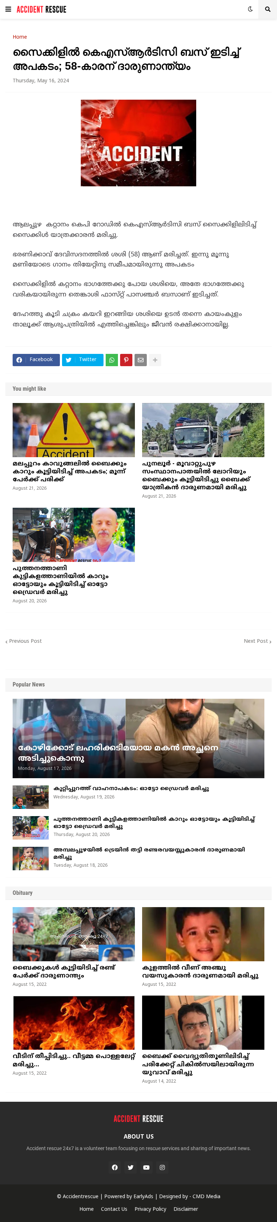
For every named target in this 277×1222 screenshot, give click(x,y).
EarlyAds (143, 1197)
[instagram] (162, 1167)
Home (20, 37)
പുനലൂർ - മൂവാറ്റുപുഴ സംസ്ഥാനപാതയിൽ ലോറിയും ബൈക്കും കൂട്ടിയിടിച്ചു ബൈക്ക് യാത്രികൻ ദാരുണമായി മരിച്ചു (196, 476)
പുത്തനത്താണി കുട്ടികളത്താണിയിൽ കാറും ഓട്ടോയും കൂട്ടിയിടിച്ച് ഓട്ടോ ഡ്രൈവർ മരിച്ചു (61, 581)
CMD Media (206, 1197)
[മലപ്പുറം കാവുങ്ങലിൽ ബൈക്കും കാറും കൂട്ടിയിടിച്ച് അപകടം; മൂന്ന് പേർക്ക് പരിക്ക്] (74, 430)
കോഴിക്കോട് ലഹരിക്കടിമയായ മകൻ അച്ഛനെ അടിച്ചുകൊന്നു (118, 754)
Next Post (256, 641)
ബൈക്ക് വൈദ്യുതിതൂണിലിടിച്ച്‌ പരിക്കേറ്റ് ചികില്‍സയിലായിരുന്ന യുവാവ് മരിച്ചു (198, 1064)
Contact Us (114, 1209)
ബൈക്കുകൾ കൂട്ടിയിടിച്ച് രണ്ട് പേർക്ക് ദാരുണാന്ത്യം (64, 972)
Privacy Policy (150, 1209)
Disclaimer (185, 1209)
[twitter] (130, 1167)
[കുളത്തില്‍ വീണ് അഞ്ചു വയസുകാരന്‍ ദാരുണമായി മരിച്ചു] (203, 934)
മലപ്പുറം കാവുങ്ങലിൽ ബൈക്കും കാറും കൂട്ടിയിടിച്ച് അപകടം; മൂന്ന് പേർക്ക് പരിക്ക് (70, 472)
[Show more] (155, 360)
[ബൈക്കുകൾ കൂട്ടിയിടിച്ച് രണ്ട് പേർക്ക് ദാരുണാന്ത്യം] (74, 934)
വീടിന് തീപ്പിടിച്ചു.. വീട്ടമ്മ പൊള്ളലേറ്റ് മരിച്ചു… (74, 1061)
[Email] (141, 360)
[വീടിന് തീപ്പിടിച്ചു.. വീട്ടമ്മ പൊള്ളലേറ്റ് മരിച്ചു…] (74, 1023)
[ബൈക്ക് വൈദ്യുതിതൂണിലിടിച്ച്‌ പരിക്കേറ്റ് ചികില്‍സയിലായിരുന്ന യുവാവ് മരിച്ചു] (203, 1023)
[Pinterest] (126, 360)
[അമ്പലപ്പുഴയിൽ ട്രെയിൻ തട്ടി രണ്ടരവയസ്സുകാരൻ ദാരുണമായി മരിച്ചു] (31, 858)
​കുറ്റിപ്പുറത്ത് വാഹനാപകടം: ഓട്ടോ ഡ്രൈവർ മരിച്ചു (131, 788)
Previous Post (25, 641)
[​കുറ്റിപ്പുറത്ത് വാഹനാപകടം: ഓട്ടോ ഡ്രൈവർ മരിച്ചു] (31, 797)
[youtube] (146, 1167)
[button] (8, 9)
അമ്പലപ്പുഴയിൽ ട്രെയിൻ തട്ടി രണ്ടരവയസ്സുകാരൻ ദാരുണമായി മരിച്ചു (149, 854)
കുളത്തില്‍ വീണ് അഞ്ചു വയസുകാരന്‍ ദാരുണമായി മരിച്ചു (200, 972)
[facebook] (115, 1167)
